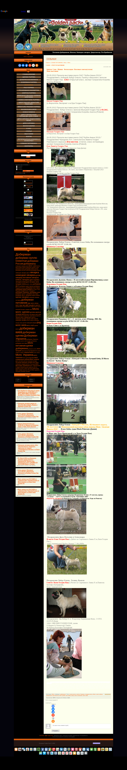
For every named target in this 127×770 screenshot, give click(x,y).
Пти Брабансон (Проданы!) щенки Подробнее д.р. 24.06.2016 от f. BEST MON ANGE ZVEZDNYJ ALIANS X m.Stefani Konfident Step (29, 393)
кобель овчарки (22, 280)
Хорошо (20, 167)
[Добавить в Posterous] (106, 749)
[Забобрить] (19, 749)
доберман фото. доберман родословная (28, 295)
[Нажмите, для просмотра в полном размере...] (58, 99)
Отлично (20, 166)
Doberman (21, 260)
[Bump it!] (27, 749)
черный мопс (29, 352)
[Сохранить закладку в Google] (50, 749)
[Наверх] (82, 753)
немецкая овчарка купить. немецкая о (25, 290)
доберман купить (32, 348)
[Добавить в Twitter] (51, 753)
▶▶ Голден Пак (49, 735)
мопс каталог (19, 361)
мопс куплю (26, 357)
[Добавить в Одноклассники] (99, 749)
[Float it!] (31, 749)
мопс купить (32, 317)
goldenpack (63, 694)
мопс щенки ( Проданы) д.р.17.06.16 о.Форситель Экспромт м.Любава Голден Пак (28, 415)
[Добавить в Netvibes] (91, 749)
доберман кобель (36, 270)
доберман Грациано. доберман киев (28, 292)
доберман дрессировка (27, 286)
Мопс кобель (34, 359)
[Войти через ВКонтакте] (23, 65)
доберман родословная (24, 289)
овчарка (34, 272)
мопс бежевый (24, 365)
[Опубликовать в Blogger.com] (16, 749)
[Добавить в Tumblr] (48, 753)
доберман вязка (20, 269)
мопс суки (32, 266)
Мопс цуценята (35, 370)
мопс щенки (22, 311)
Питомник (18, 362)
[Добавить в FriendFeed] (46, 749)
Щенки (31, 379)
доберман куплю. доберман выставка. (27, 294)
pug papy (31, 357)
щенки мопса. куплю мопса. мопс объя (26, 306)
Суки (18, 379)
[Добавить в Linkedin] (61, 749)
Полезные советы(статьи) (83, 69)
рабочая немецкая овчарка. (30, 361)
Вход (109, 21)
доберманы (30, 263)
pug (39, 322)
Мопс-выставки (52, 71)
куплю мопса (35, 312)
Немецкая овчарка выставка (30, 362)
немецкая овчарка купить (23, 364)
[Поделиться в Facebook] (42, 749)
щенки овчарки (22, 297)
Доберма (23, 288)
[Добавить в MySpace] (87, 749)
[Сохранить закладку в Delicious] (23, 749)
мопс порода (24, 317)
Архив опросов (26, 172)
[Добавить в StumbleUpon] (40, 753)
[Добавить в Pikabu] (102, 749)
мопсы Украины (81, 694)
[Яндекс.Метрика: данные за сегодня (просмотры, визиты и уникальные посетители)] (28, 243)
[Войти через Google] (33, 65)
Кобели (31, 381)
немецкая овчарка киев (22, 266)
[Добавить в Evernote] (38, 749)
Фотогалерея (68, 69)
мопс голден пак (20, 370)
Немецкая (32, 364)
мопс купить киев (24, 267)
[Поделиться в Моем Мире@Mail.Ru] (68, 749)
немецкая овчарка (25, 275)
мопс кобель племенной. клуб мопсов (26, 316)
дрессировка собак (34, 267)
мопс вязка (37, 352)
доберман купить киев (21, 341)
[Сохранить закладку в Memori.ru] (72, 749)
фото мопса (36, 305)
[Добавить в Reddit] (110, 749)
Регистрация (103, 21)
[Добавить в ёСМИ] (70, 753)
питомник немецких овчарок (23, 371)
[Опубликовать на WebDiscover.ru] (59, 753)
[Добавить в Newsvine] (95, 749)
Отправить (55, 731)
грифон (22, 352)
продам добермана (32, 341)
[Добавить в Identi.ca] (57, 749)
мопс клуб (30, 325)
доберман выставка (21, 343)
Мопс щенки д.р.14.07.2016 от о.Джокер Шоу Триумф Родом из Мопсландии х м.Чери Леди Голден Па (28, 481)
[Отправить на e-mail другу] (78, 753)
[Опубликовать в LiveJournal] (65, 749)
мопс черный (33, 365)
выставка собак (36, 289)
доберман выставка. (33, 288)
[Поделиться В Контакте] (55, 753)
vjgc (29, 303)
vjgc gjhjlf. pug (27, 305)
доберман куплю (26, 257)
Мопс (35, 308)
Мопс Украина (24, 354)
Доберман (23, 254)
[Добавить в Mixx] (80, 749)
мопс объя (29, 284)
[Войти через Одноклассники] (36, 65)
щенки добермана (24, 347)
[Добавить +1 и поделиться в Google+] (53, 749)
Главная (97, 21)
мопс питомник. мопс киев (33, 314)
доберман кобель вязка (31, 269)
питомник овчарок (31, 277)
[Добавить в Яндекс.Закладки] (63, 753)
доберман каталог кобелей (23, 270)
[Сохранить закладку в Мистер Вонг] (76, 749)
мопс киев (21, 325)
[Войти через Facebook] (26, 65)
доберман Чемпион (32, 339)
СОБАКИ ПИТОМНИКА (57, 62)
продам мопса (21, 314)
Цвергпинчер (24, 350)
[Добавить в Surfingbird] (44, 753)
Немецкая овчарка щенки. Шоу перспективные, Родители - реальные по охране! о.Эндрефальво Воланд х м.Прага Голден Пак (29, 448)
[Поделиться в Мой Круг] (84, 749)
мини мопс (36, 368)
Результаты (18, 172)
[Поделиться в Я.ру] (67, 753)
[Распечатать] (85, 753)
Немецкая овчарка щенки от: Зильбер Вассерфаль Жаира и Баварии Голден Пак (27, 405)
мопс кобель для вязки (27, 368)
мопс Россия (28, 370)
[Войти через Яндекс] (29, 65)
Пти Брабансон (32, 350)
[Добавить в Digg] (35, 749)
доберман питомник (25, 301)
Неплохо (20, 169)
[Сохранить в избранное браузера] (74, 753)
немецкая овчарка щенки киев (25, 319)
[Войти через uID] (19, 65)
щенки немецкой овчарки (30, 322)
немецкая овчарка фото (23, 272)
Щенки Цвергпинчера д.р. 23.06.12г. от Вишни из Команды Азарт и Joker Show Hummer (28, 425)
